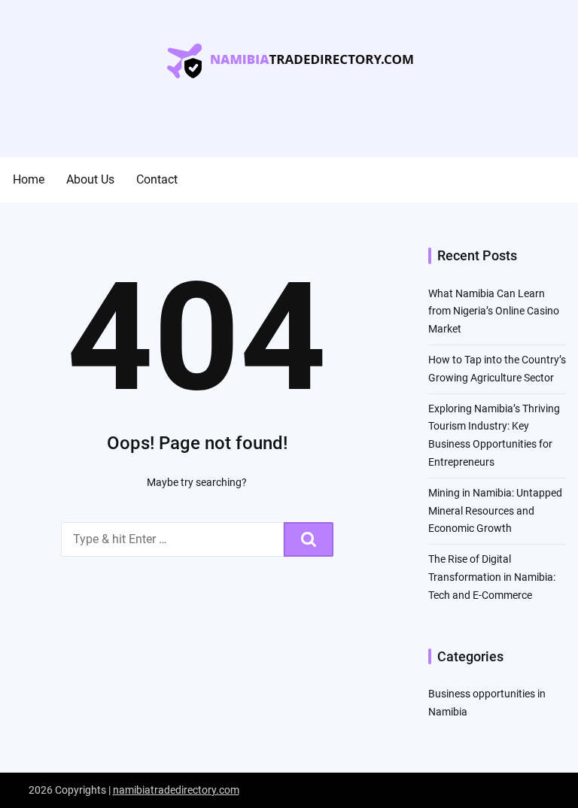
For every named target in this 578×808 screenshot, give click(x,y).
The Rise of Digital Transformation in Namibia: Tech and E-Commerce (491, 577)
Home (28, 179)
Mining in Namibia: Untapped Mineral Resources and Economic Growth (495, 511)
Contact (157, 179)
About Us (90, 179)
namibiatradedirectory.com (176, 790)
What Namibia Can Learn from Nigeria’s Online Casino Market (493, 311)
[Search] (308, 539)
